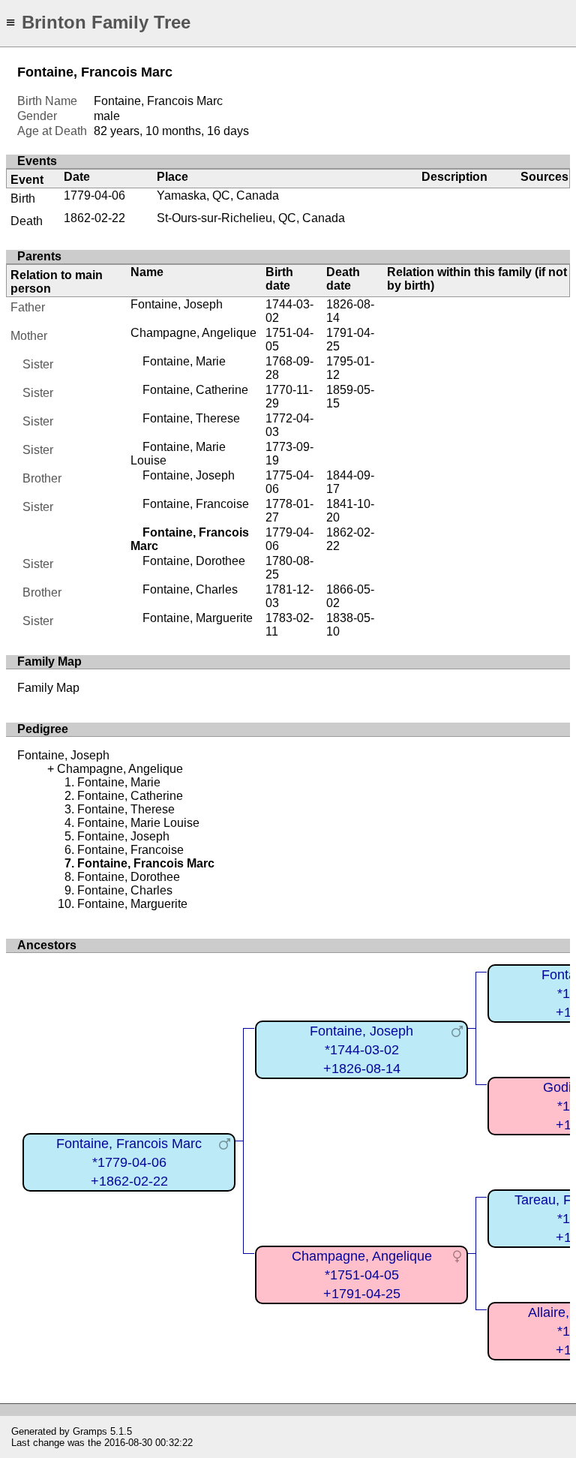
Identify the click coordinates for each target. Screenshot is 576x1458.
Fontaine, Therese (191, 418)
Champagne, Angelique (193, 332)
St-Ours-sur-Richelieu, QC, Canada (251, 218)
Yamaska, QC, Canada (218, 195)
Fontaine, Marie (184, 361)
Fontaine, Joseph (176, 304)
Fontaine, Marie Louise (138, 822)
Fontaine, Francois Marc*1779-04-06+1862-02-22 (129, 1162)
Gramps (90, 1431)
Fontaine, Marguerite (197, 618)
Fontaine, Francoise (195, 504)
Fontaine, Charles (190, 589)
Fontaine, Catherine (195, 389)
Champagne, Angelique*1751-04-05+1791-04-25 (362, 1274)
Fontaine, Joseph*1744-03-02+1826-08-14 (361, 1049)
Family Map (48, 687)
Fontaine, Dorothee (193, 561)
